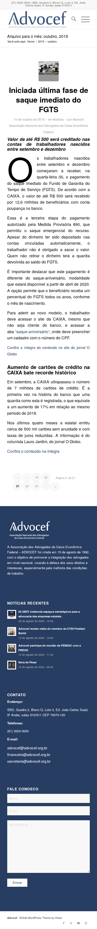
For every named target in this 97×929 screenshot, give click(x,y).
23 (36, 486)
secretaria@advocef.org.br (28, 761)
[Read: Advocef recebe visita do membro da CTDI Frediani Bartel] (11, 631)
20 (46, 477)
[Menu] (83, 19)
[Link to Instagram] (86, 923)
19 (36, 477)
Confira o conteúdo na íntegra (33, 451)
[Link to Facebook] (63, 923)
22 (27, 486)
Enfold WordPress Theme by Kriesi (41, 918)
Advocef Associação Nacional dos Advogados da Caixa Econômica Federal (48, 125)
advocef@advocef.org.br (27, 747)
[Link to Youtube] (78, 923)
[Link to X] (71, 923)
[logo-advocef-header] (40, 19)
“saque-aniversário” (32, 331)
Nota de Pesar (27, 662)
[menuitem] (71, 19)
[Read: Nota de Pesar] (11, 665)
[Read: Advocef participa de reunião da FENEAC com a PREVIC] (11, 648)
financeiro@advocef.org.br (28, 754)
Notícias (58, 119)
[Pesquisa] (71, 19)
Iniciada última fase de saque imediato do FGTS (48, 99)
